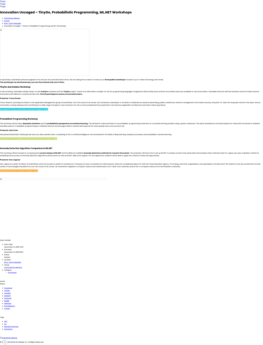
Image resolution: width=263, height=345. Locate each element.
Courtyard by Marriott (13, 267)
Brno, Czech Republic (12, 262)
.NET (5, 321)
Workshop (12, 272)
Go (5, 324)
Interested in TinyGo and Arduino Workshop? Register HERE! (24, 109)
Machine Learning (11, 326)
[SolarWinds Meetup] (8, 338)
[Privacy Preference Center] (5, 341)
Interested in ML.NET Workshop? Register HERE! (19, 171)
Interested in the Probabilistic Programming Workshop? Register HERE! (28, 139)
